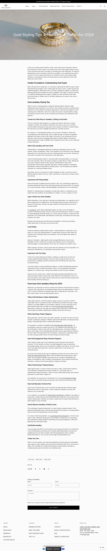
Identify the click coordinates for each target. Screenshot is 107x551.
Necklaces (7, 530)
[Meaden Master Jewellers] (6, 6)
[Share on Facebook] (35, 469)
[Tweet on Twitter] (40, 469)
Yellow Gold (47, 459)
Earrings (6, 533)
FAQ (55, 533)
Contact (57, 527)
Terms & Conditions (61, 536)
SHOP (33, 6)
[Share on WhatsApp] (49, 469)
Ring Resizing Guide (36, 533)
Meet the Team (34, 530)
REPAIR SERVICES (55, 6)
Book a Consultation (62, 530)
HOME (27, 6)
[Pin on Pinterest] (44, 469)
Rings (5, 527)
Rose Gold (31, 459)
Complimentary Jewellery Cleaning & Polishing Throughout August (53, 1)
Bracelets (7, 536)
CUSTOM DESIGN (43, 6)
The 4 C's (32, 536)
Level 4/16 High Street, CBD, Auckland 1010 (90, 528)
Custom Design (9, 540)
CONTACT (79, 6)
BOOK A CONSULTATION (68, 6)
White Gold (39, 459)
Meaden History (35, 527)
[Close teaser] (62, 546)
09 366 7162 (85, 534)
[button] (100, 6)
